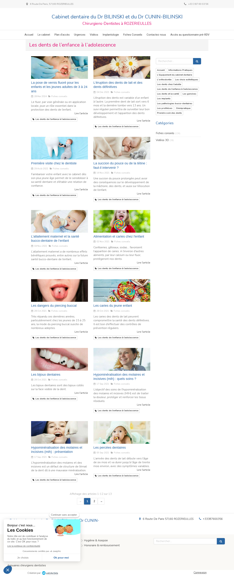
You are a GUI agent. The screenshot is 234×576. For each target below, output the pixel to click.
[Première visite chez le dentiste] (59, 148)
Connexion (200, 572)
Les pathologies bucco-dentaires (174, 103)
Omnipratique (183, 108)
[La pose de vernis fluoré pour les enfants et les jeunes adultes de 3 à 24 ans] (59, 67)
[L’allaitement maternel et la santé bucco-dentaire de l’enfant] (59, 221)
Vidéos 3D (162, 140)
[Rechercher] (197, 61)
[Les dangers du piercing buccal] (59, 290)
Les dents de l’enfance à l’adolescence (177, 89)
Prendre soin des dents (169, 112)
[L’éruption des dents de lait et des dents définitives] (121, 67)
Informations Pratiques (180, 70)
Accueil (161, 70)
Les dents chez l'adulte (169, 84)
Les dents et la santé (168, 93)
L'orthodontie (164, 79)
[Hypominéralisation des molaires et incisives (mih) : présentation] (59, 432)
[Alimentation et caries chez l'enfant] (121, 221)
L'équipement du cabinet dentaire (174, 74)
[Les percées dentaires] (121, 432)
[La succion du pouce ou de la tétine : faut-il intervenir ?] (121, 148)
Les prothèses (164, 108)
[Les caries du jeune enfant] (121, 290)
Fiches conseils (165, 133)
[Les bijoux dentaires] (59, 359)
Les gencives (189, 93)
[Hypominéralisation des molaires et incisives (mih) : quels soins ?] (121, 359)
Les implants (164, 98)
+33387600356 (213, 519)
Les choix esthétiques (186, 79)
